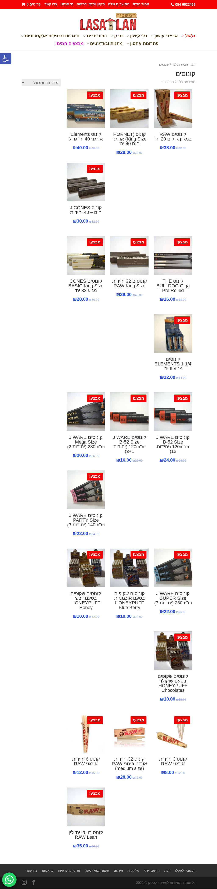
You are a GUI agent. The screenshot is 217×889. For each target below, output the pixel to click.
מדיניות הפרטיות (69, 870)
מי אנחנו (67, 4)
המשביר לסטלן (185, 870)
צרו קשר (51, 4)
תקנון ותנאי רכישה (91, 4)
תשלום (118, 870)
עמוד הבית (141, 4)
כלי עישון (138, 36)
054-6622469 (185, 4)
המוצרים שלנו (118, 4)
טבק (118, 36)
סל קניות (133, 870)
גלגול (190, 36)
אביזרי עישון (166, 36)
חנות (167, 870)
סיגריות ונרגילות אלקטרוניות (52, 36)
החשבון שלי (152, 870)
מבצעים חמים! (69, 44)
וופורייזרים (97, 36)
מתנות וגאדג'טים (106, 44)
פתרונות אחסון (144, 44)
